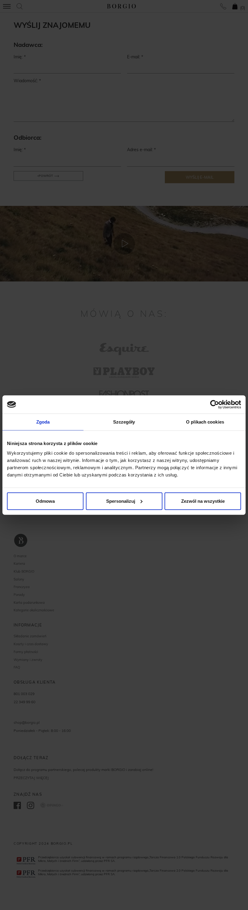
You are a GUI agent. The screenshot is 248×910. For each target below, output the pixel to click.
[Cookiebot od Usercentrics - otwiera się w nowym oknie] (214, 404)
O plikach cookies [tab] (205, 421)
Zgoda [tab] (43, 421)
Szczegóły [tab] (124, 421)
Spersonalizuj (120, 500)
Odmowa (45, 500)
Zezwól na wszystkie (203, 500)
